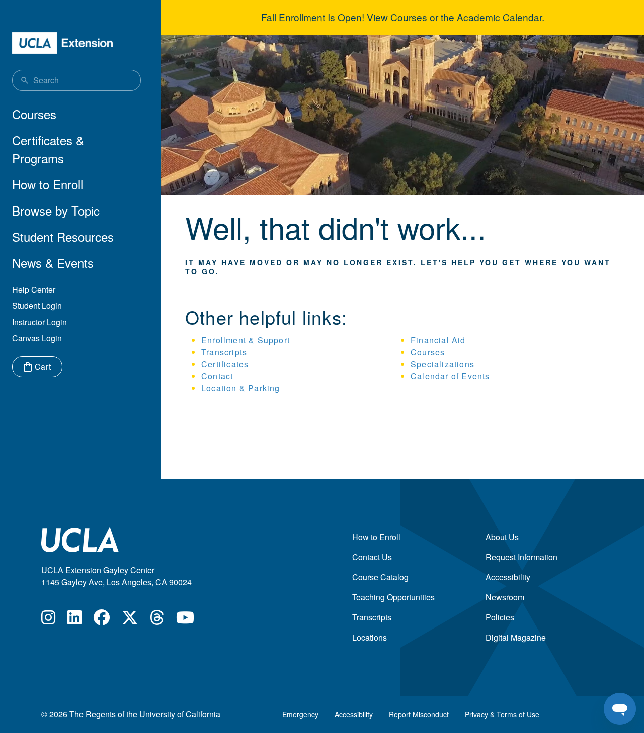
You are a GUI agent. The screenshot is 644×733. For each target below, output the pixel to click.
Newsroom (505, 597)
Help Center (33, 289)
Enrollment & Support (245, 340)
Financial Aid (438, 340)
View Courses (397, 17)
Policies (500, 617)
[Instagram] (48, 620)
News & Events (53, 262)
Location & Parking (240, 388)
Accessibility (508, 577)
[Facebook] (102, 620)
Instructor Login (39, 322)
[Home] (62, 43)
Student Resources (63, 236)
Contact (217, 376)
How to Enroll (47, 184)
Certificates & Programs (48, 149)
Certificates (225, 364)
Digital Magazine (516, 637)
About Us (502, 537)
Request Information (521, 557)
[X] (130, 620)
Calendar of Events (450, 376)
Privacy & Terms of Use (502, 714)
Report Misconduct (419, 714)
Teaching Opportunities (393, 597)
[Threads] (157, 620)
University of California (179, 714)
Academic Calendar (499, 17)
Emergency (300, 714)
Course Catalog (380, 577)
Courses (34, 114)
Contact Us (372, 557)
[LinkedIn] (74, 620)
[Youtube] (185, 620)
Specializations (442, 364)
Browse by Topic (56, 210)
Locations (369, 637)
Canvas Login (37, 338)
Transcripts (224, 352)
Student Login (37, 305)
